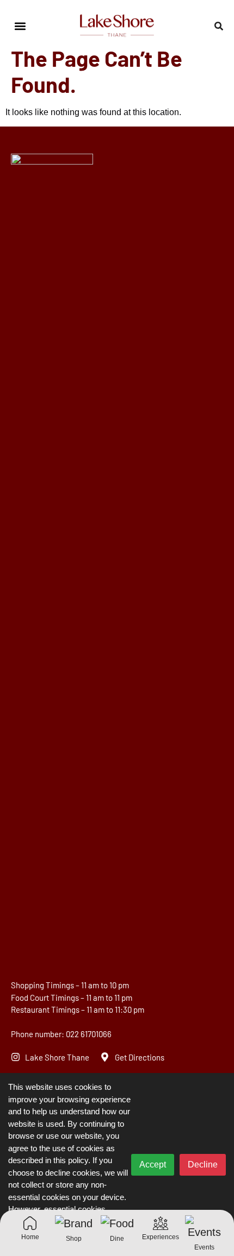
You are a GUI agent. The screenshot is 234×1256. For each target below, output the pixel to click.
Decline (203, 1164)
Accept (152, 1164)
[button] (20, 26)
